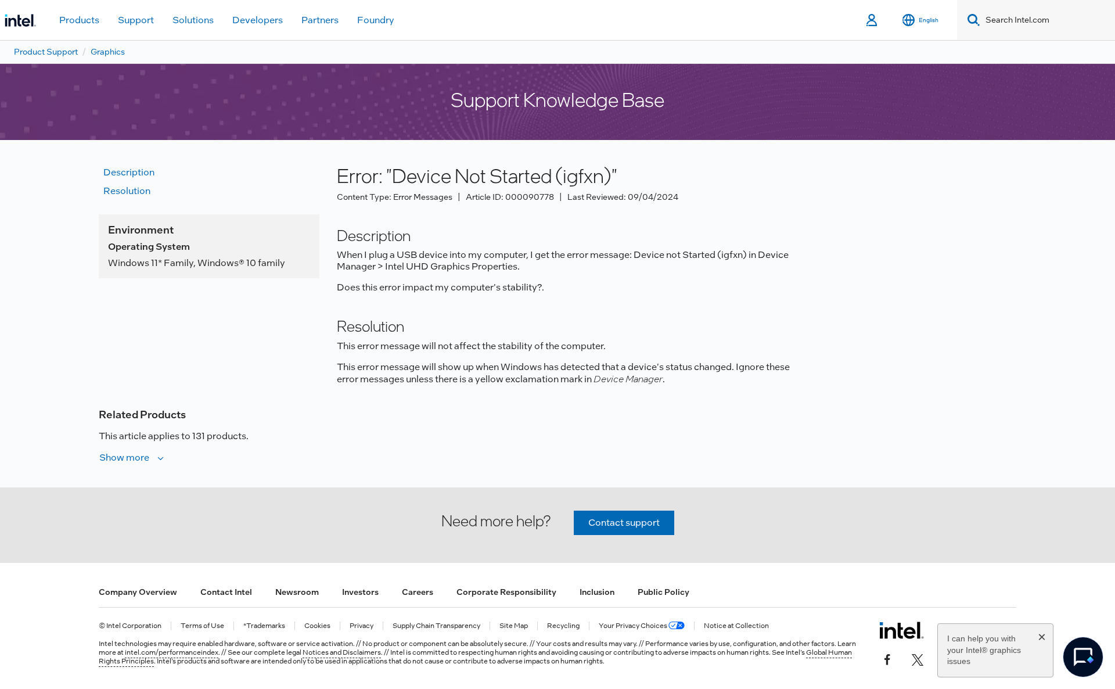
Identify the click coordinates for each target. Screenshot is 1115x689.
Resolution (126, 191)
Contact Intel (226, 592)
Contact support (624, 522)
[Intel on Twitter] (917, 658)
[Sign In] (872, 20)
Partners (320, 20)
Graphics (108, 51)
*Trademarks (264, 626)
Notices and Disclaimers (342, 652)
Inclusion (597, 592)
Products (79, 20)
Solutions (193, 20)
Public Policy (663, 592)
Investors (360, 592)
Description (128, 172)
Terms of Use (202, 626)
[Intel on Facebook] (887, 658)
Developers (257, 20)
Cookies (317, 626)
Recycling (563, 626)
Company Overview (138, 592)
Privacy (361, 626)
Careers (417, 592)
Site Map (513, 626)
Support (136, 20)
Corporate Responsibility (506, 592)
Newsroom (297, 592)
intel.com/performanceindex (171, 652)
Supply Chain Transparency (436, 626)
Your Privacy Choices (633, 626)
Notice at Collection (736, 626)
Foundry (375, 20)
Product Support (46, 51)
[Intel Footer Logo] (901, 630)
